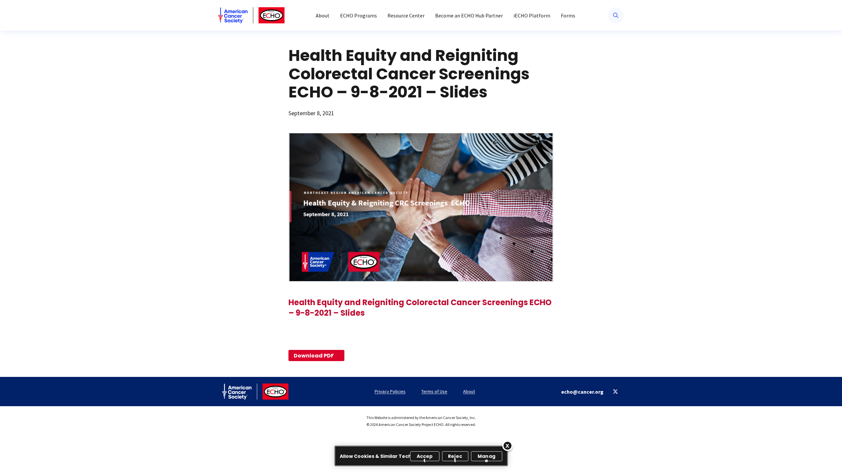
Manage (486, 457)
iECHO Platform (531, 15)
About (323, 15)
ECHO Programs (358, 15)
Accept (425, 457)
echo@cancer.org (582, 391)
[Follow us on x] (615, 391)
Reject (455, 457)
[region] (421, 456)
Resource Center (406, 15)
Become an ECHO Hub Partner (469, 15)
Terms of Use (434, 391)
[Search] (616, 15)
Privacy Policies (390, 391)
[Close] (507, 445)
